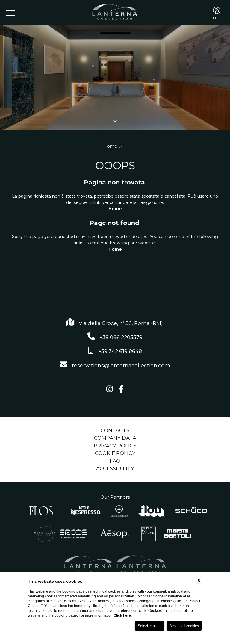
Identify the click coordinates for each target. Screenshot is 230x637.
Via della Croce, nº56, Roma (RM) (121, 323)
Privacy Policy (115, 446)
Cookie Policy (115, 453)
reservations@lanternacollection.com (121, 365)
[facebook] (121, 389)
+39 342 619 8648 (120, 351)
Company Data (115, 438)
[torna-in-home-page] (115, 13)
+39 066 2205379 (121, 337)
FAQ (115, 461)
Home (110, 146)
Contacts (115, 430)
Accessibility (115, 468)
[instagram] (109, 389)
